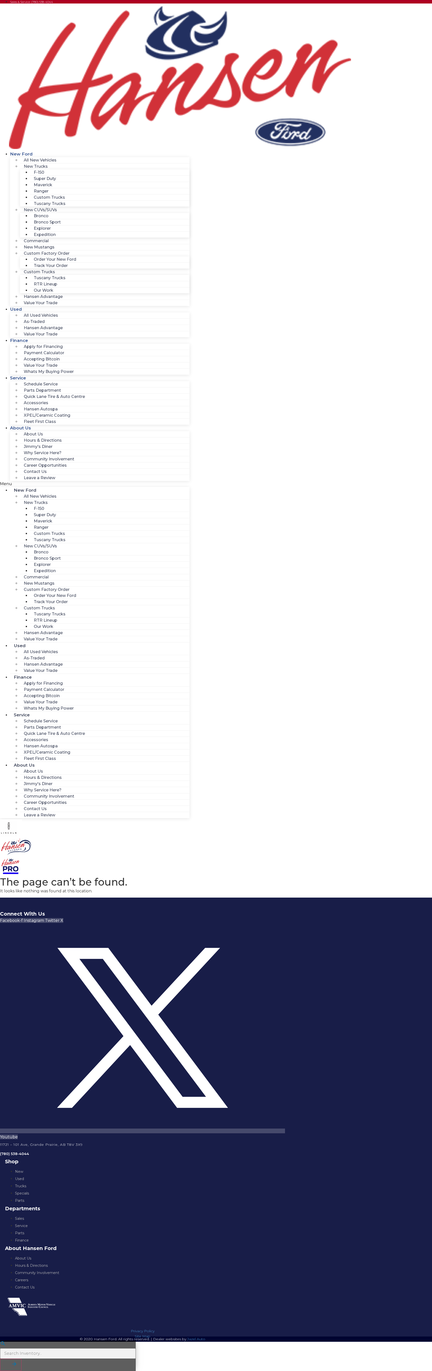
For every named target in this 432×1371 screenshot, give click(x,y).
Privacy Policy (142, 1331)
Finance (19, 340)
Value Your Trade (41, 302)
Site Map (142, 1336)
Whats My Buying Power (49, 371)
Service (18, 377)
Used (16, 309)
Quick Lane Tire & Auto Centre (54, 396)
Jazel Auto (196, 1339)
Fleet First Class (40, 421)
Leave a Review (39, 477)
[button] (95, 484)
